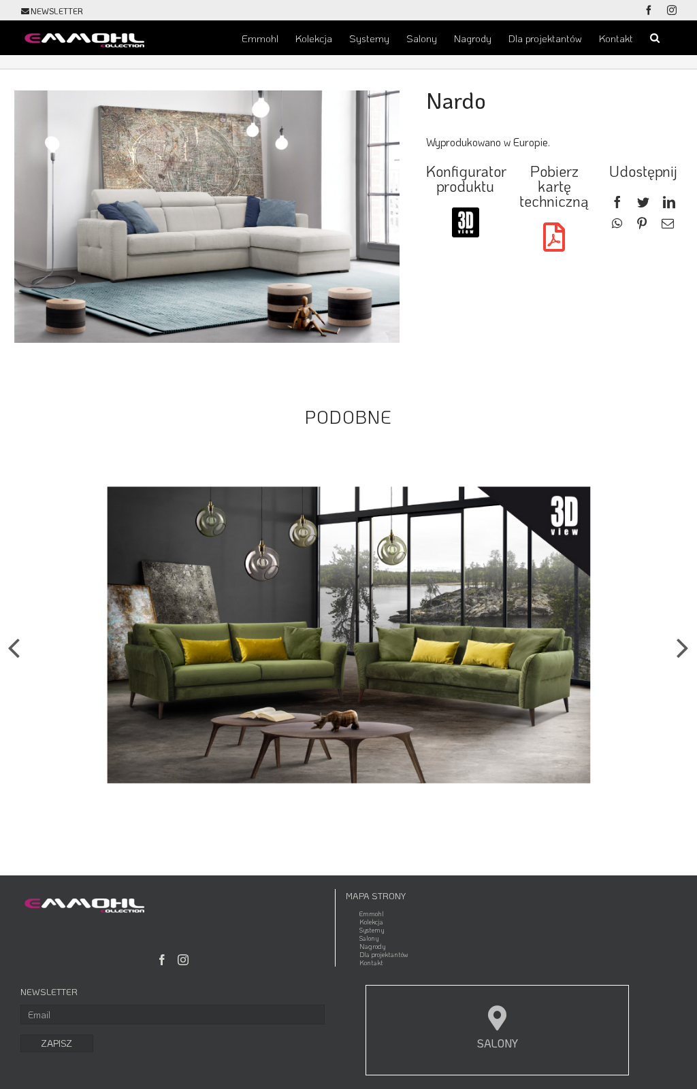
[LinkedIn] (669, 202)
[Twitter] (643, 202)
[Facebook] (617, 202)
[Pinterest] (642, 224)
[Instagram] (183, 959)
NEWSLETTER (57, 10)
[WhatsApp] (617, 224)
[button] (655, 37)
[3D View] (465, 212)
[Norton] (349, 633)
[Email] (668, 224)
